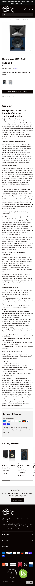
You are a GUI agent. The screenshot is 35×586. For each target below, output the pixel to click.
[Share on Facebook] (10, 96)
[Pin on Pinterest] (13, 96)
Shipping (4, 65)
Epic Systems (8, 581)
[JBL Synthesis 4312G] (9, 454)
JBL (3, 56)
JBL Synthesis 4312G (8, 466)
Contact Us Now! (17, 500)
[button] (29, 9)
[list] (17, 38)
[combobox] (17, 14)
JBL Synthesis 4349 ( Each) (22, 19)
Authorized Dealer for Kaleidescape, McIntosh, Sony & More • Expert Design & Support (17, 2)
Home (3, 19)
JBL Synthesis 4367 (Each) (24, 467)
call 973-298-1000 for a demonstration (17, 91)
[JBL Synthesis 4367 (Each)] (25, 454)
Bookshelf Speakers (10, 19)
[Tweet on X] (7, 96)
